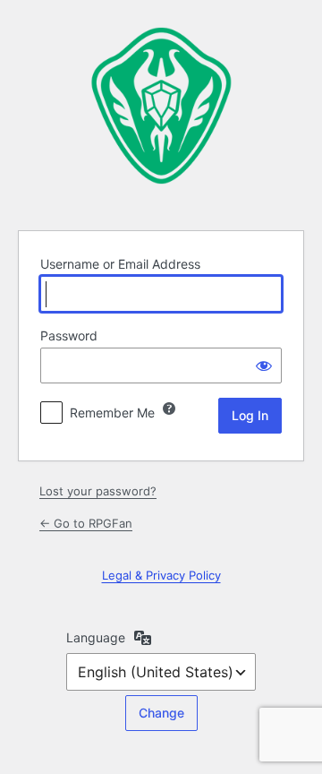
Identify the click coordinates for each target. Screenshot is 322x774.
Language (95, 637)
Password (68, 335)
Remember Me (112, 412)
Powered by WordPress (161, 112)
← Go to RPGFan (85, 523)
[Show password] (264, 365)
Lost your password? (98, 491)
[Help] (169, 408)
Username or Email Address (120, 263)
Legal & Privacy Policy (161, 575)
